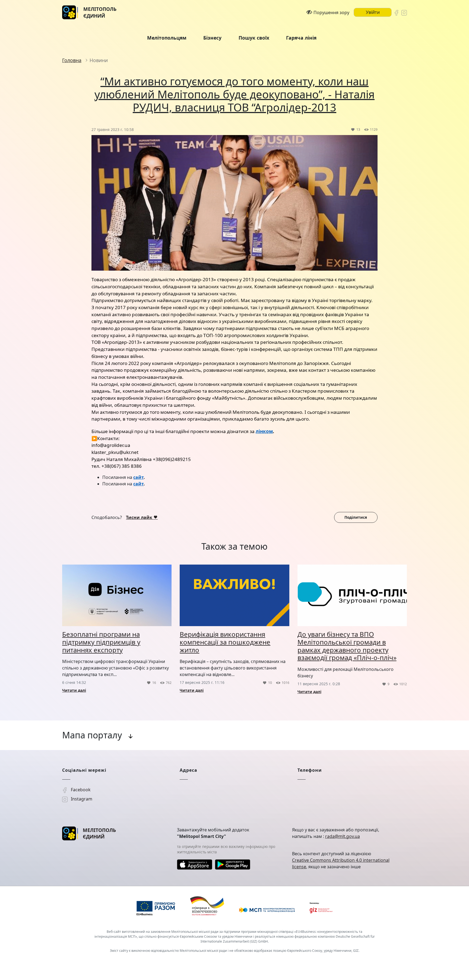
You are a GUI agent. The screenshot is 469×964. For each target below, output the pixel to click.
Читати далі (74, 690)
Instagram (81, 799)
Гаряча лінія (301, 37)
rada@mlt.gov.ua (342, 836)
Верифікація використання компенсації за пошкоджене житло (225, 642)
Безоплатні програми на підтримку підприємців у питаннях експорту (101, 642)
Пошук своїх (254, 37)
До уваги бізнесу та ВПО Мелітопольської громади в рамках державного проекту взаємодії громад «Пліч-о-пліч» (347, 646)
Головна (71, 60)
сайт (138, 477)
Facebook (80, 790)
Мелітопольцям (166, 37)
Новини (99, 60)
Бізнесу (212, 37)
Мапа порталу (92, 735)
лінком (264, 431)
